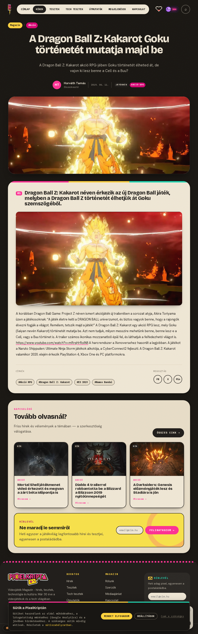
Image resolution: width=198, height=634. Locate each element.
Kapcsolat (138, 9)
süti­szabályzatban (58, 625)
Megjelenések (117, 9)
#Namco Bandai (103, 382)
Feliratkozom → (162, 530)
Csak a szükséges (172, 616)
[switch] (172, 9)
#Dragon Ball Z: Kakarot (54, 382)
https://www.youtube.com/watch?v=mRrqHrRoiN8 (52, 343)
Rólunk (109, 581)
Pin (178, 379)
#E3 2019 (82, 382)
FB (157, 379)
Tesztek (54, 9)
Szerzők (110, 587)
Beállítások (146, 616)
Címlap (25, 9)
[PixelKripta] (9, 9)
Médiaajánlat (113, 594)
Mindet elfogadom (116, 616)
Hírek (39, 9)
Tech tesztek (74, 9)
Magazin (15, 25)
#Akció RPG (25, 382)
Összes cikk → (168, 432)
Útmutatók (95, 9)
